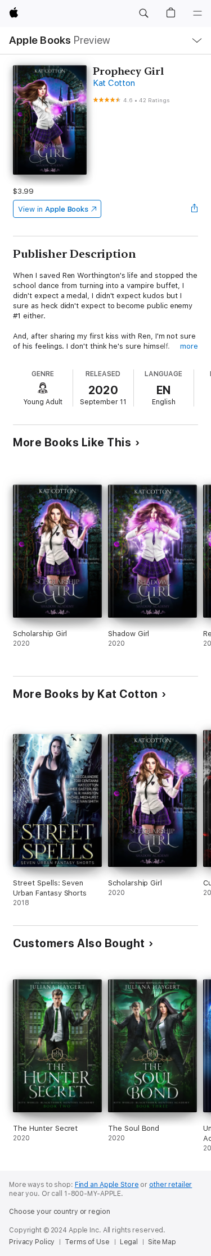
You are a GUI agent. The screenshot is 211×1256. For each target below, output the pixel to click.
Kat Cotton (114, 83)
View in (53, 209)
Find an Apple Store (107, 1185)
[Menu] (197, 13)
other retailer (170, 1185)
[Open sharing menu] (195, 209)
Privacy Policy (32, 1242)
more (189, 346)
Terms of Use (87, 1242)
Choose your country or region (59, 1212)
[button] (143, 13)
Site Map (162, 1242)
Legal (129, 1242)
